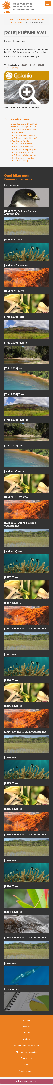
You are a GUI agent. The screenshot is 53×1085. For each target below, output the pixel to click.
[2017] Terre (11, 577)
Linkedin (26, 1033)
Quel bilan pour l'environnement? (31, 19)
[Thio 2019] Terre (14, 316)
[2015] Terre (11, 783)
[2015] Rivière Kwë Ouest (21, 146)
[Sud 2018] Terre (14, 471)
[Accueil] (6, 7)
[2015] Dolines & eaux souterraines (25, 834)
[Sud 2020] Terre (14, 291)
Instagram (26, 1026)
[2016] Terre (11, 680)
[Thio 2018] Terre (14, 394)
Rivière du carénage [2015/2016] (24, 127)
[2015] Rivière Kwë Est (20, 141)
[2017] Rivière (12, 603)
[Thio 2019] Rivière (15, 342)
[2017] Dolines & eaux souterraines (25, 628)
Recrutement (26, 1058)
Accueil (9, 19)
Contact (26, 1064)
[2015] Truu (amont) (19, 161)
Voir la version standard (26, 1081)
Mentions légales (26, 1071)
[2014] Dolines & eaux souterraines (25, 937)
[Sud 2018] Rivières (16, 497)
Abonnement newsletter (26, 1052)
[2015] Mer (10, 860)
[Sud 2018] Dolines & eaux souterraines (20, 524)
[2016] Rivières (13, 705)
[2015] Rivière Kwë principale (23, 149)
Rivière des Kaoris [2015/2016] (23, 124)
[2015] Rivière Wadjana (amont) (24, 155)
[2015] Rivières (15, 22)
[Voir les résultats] (26, 197)
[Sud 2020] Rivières (16, 265)
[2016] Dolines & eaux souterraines (25, 731)
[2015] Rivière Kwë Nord (21, 144)
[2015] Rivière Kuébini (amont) (23, 138)
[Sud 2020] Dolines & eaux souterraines (20, 212)
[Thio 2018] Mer (13, 445)
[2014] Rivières (13, 911)
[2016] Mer (10, 757)
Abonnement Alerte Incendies (26, 1045)
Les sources (11, 989)
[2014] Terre (11, 886)
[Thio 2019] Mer (13, 368)
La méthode (11, 185)
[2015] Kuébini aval (18, 132)
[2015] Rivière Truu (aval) (21, 152)
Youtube (26, 1039)
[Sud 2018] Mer (13, 551)
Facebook (26, 1020)
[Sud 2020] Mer (13, 239)
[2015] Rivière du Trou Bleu (22, 158)
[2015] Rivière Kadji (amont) (22, 135)
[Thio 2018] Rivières (16, 419)
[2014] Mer (10, 963)
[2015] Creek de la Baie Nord (23, 129)
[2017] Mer (10, 654)
